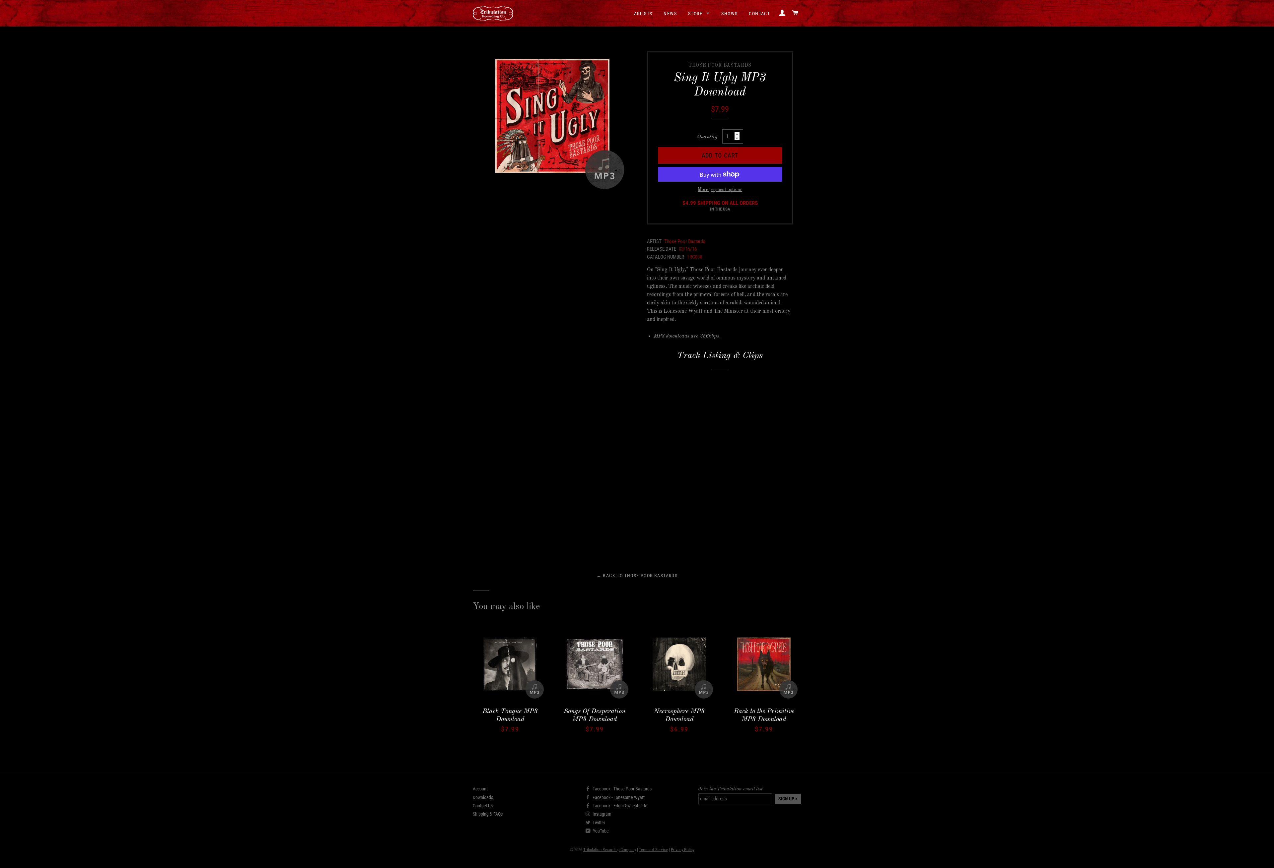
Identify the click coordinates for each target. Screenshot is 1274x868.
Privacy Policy (682, 849)
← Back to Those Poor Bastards (637, 575)
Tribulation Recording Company (609, 849)
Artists (643, 13)
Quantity (707, 137)
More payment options (720, 189)
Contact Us (483, 805)
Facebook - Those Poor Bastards (622, 788)
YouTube (600, 831)
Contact (759, 13)
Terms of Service (653, 849)
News (670, 13)
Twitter (598, 822)
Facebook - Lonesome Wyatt (618, 797)
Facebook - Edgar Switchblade (619, 805)
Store (696, 13)
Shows (729, 13)
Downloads (483, 797)
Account (480, 788)
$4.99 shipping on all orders (720, 206)
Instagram (601, 814)
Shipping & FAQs (488, 814)
